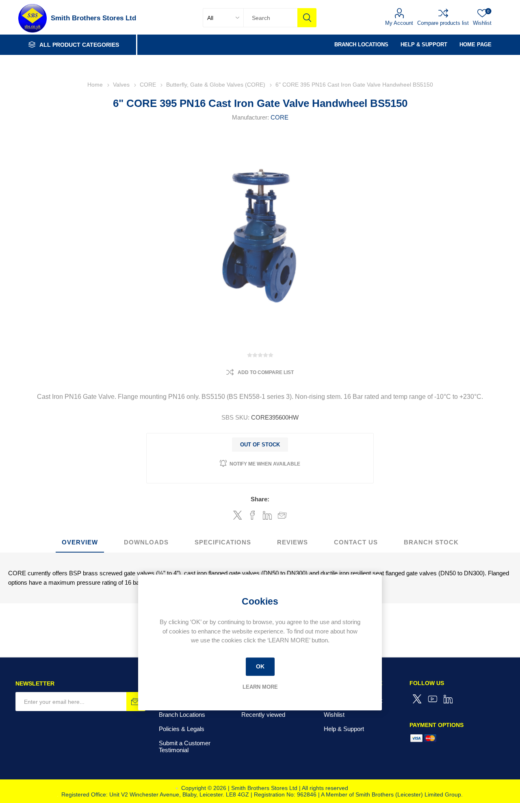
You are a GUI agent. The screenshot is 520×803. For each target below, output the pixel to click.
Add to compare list (266, 372)
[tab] (80, 543)
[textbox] (270, 17)
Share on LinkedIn (267, 515)
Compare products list (443, 23)
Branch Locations (182, 714)
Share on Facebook (252, 515)
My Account (399, 23)
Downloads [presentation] (146, 542)
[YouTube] (432, 698)
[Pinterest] (448, 698)
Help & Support (344, 728)
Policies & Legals (181, 728)
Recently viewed (263, 714)
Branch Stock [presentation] (431, 542)
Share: (260, 499)
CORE (279, 117)
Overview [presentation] (80, 542)
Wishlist (334, 714)
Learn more (260, 687)
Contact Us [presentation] (356, 542)
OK (260, 666)
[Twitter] (417, 698)
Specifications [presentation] (223, 542)
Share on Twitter (237, 515)
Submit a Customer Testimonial (184, 746)
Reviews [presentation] (292, 542)
